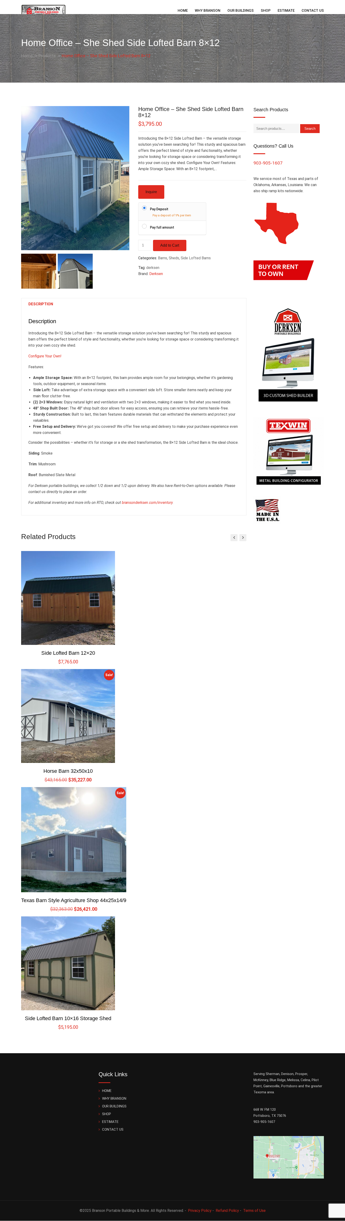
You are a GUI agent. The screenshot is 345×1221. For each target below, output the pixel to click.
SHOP (266, 10)
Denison (287, 1074)
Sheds (174, 258)
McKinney (260, 1080)
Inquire (151, 192)
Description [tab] (40, 304)
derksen (152, 267)
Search (309, 128)
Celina (305, 1080)
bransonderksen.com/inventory (147, 502)
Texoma (259, 1092)
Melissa (293, 1080)
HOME (183, 10)
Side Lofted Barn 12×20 (68, 653)
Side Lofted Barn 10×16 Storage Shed (68, 1018)
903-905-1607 (268, 163)
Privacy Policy (199, 1210)
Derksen (156, 274)
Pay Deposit (159, 209)
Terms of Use (254, 1210)
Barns (162, 258)
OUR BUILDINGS (240, 10)
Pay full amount (162, 227)
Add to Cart (169, 245)
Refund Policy (227, 1210)
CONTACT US (313, 10)
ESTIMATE (286, 10)
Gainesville (271, 1086)
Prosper (301, 1074)
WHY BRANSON (207, 10)
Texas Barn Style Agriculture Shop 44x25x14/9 (73, 900)
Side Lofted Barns (196, 258)
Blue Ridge (278, 1080)
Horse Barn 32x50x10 (68, 771)
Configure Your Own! (44, 356)
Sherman (273, 1074)
